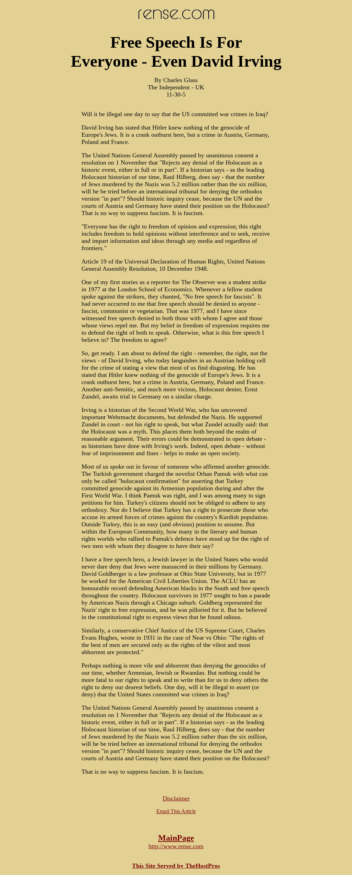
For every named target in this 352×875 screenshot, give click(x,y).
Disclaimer (176, 798)
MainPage (176, 837)
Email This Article (176, 811)
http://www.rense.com (176, 846)
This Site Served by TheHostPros (176, 865)
